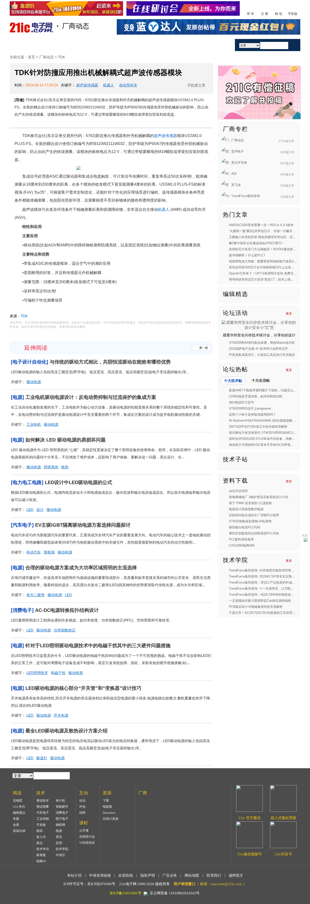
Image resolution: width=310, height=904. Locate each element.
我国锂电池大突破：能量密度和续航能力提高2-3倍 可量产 (269, 261)
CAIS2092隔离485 (242, 545)
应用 (59, 843)
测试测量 (42, 806)
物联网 (60, 825)
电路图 (107, 806)
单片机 (60, 800)
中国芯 (60, 855)
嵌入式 (41, 837)
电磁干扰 (58, 673)
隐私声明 (147, 875)
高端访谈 (19, 831)
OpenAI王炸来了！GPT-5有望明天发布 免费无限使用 (266, 273)
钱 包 (278, 13)
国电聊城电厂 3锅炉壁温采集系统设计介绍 (258, 497)
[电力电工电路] (27, 482)
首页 (27, 45)
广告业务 (170, 875)
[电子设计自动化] (29, 362)
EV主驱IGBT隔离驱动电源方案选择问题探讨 (83, 525)
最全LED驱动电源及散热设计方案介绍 (66, 730)
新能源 (49, 552)
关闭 (305, 535)
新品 (39, 843)
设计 (40, 510)
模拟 (39, 831)
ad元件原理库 (238, 491)
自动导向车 (128, 85)
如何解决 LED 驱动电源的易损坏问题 (65, 439)
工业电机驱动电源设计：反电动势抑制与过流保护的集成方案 (90, 397)
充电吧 (17, 800)
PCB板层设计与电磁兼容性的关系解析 (256, 606)
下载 (106, 800)
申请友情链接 (100, 875)
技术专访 (42, 849)
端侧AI (41, 861)
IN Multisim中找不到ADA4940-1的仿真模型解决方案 (265, 420)
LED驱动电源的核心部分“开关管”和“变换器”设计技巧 (83, 688)
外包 (82, 806)
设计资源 (166, 45)
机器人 (108, 85)
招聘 (82, 812)
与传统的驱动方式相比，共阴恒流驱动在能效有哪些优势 (110, 362)
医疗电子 (62, 818)
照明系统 (51, 467)
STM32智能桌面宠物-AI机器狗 (250, 521)
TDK (61, 57)
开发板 (41, 825)
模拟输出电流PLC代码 (244, 527)
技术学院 (62, 849)
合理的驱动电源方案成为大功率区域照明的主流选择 (81, 567)
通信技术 (42, 800)
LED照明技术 (37, 673)
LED (29, 510)
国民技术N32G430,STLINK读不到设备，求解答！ (263, 439)
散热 (65, 467)
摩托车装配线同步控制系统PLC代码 (254, 533)
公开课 (84, 830)
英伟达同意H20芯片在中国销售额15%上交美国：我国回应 (269, 267)
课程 (139, 45)
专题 (16, 818)
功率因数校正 (65, 630)
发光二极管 (35, 595)
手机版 (292, 13)
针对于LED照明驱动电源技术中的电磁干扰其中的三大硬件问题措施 (97, 645)
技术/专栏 (55, 45)
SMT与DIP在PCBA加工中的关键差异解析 (258, 426)
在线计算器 (110, 818)
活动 (217, 45)
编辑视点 (19, 812)
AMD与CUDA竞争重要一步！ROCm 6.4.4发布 (261, 225)
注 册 (264, 13)
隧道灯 (41, 758)
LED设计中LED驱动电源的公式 (78, 482)
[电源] (17, 397)
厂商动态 (47, 57)
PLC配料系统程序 (241, 539)
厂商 (194, 45)
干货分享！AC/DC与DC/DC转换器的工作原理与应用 (265, 613)
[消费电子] (22, 610)
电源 (59, 831)
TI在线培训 (87, 842)
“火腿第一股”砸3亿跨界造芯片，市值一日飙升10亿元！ (267, 231)
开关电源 (61, 715)
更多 (289, 313)
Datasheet (109, 812)
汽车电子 (42, 812)
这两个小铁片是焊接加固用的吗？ (252, 414)
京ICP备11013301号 (125, 893)
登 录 (250, 13)
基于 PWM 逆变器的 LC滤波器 (250, 503)
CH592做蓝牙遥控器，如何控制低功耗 (255, 396)
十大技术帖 (233, 381)
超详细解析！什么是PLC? (247, 255)
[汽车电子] (22, 525)
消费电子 (62, 812)
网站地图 (192, 875)
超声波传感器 (87, 85)
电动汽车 (33, 552)
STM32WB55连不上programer (250, 408)
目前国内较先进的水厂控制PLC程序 (254, 515)
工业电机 (33, 424)
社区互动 (111, 45)
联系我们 (214, 875)
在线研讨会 (87, 836)
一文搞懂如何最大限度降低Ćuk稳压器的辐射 (260, 600)
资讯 (59, 837)
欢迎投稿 (125, 875)
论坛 (82, 800)
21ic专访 (19, 806)
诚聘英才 (236, 875)
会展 (16, 825)
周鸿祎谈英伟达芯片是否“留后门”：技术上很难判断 (264, 279)
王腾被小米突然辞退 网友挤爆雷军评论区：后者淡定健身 (269, 237)
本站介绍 (74, 875)
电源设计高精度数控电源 (246, 509)
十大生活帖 (261, 380)
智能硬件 (62, 806)
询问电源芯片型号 (241, 402)
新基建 (41, 855)
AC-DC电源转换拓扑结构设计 (67, 610)
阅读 (83, 45)
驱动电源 (33, 382)
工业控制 (42, 818)
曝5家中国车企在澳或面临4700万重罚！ (257, 243)
